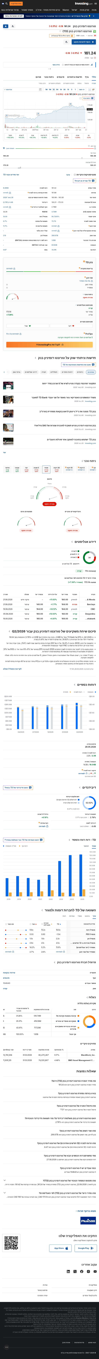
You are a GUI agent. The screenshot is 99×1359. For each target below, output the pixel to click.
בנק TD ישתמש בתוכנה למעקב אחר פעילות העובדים (71, 439)
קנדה (5, 988)
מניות (94, 10)
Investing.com (90, 401)
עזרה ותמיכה (42, 1295)
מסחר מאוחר (27, 10)
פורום (38, 77)
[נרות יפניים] (93, 89)
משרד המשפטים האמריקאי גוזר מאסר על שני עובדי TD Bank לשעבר (64, 397)
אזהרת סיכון (66, 1342)
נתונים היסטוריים (68, 83)
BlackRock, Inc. (88, 1055)
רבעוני (86, 846)
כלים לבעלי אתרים (90, 1295)
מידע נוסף (56, 65)
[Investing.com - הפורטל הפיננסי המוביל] (84, 3)
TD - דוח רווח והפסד (84, 839)
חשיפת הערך (10, 148)
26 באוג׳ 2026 (8, 197)
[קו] (89, 89)
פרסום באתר (42, 1290)
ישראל (74, 10)
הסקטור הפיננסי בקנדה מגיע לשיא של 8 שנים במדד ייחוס (69, 383)
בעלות (79, 83)
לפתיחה (59, 952)
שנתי (94, 846)
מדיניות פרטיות (79, 1342)
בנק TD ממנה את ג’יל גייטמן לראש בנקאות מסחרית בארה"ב (67, 411)
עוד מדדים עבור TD (11, 174)
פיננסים (60, 77)
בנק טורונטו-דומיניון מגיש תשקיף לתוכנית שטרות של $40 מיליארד (65, 425)
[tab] (93, 469)
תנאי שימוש (92, 1342)
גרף (87, 77)
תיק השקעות (92, 1290)
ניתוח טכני (49, 77)
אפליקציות (93, 1285)
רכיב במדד (42, 83)
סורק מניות (84, 10)
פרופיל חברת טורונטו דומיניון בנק (76, 962)
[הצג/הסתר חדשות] (40, 89)
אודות (45, 1285)
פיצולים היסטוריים (54, 83)
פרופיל (87, 83)
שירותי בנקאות (9, 973)
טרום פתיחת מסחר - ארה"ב (48, 10)
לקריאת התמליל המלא (12, 669)
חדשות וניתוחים (74, 77)
